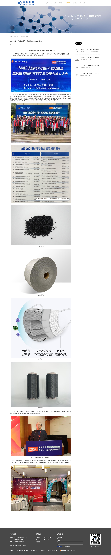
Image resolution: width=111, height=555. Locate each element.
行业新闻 (26, 36)
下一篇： (61, 520)
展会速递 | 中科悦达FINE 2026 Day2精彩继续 (90, 57)
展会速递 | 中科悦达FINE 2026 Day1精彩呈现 (90, 65)
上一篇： (24, 520)
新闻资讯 (21, 36)
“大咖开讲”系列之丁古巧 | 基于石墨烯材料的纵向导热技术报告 (95, 49)
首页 (47, 3)
